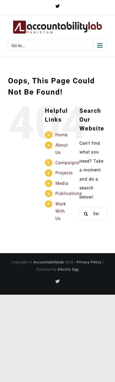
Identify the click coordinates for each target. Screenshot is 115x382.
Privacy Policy (89, 262)
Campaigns (67, 162)
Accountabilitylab (48, 262)
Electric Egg (68, 269)
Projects (64, 172)
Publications (68, 193)
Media (61, 183)
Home (61, 134)
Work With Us (60, 211)
